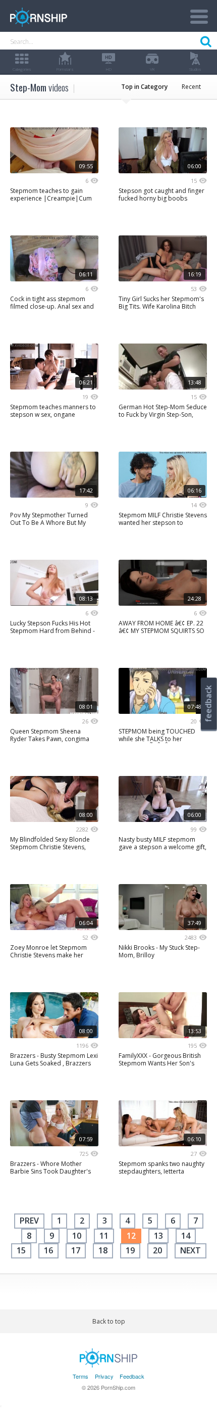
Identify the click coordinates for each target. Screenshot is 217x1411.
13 (158, 1235)
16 (48, 1250)
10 (76, 1235)
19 (130, 1250)
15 (21, 1250)
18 (102, 1250)
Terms (80, 1376)
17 (75, 1250)
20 (157, 1250)
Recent (191, 86)
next (190, 1250)
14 (185, 1235)
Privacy (104, 1376)
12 (131, 1235)
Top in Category (144, 86)
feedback (208, 703)
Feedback (132, 1376)
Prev (29, 1220)
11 (103, 1235)
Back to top (108, 1321)
